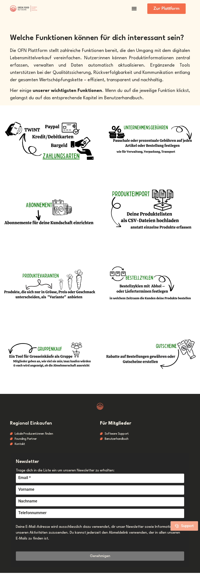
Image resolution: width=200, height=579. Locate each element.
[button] (134, 9)
